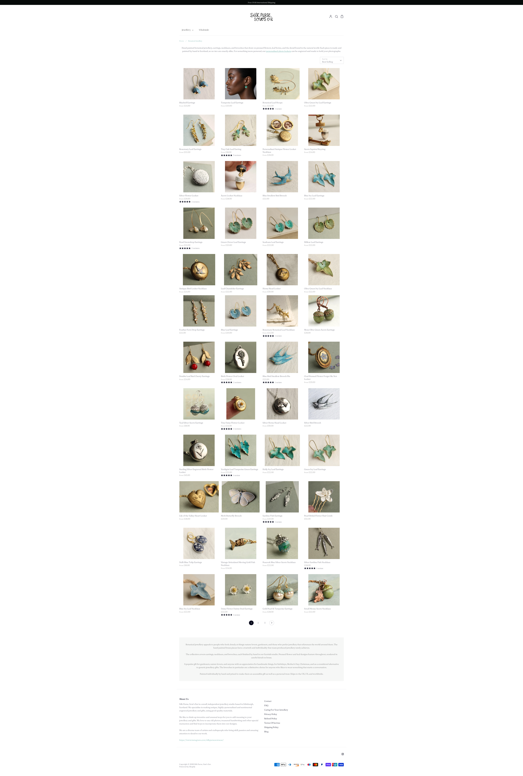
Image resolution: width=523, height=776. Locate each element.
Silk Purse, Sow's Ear (202, 764)
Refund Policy (270, 718)
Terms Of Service (272, 723)
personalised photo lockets (278, 51)
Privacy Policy (270, 714)
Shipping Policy (271, 727)
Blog (266, 731)
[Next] (271, 623)
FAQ (266, 705)
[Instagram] (342, 754)
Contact (267, 701)
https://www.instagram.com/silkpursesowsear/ (201, 740)
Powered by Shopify (187, 767)
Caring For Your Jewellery (276, 709)
